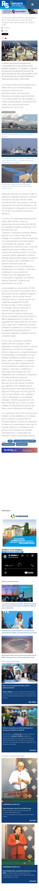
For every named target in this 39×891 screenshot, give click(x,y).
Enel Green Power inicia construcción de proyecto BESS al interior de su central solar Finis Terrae (19, 656)
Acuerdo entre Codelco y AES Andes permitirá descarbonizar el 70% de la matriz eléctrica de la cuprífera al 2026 (17, 186)
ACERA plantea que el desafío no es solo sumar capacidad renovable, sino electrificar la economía (19, 632)
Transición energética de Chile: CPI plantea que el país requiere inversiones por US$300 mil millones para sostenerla (19, 606)
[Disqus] (19, 480)
